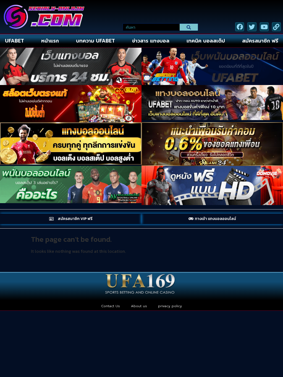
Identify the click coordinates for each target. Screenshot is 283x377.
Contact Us (110, 306)
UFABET (14, 41)
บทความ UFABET (95, 41)
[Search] (189, 27)
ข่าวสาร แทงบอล (150, 41)
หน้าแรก (50, 41)
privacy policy (170, 306)
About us (139, 306)
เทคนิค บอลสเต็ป (206, 41)
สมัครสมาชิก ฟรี (260, 41)
